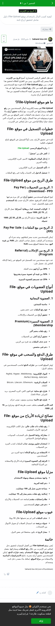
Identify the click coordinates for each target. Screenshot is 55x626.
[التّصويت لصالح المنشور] (3, 36)
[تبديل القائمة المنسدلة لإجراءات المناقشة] (3, 3)
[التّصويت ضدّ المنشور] (3, 41)
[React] (9, 574)
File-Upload (23, 148)
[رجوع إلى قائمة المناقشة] (52, 3)
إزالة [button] (41, 621)
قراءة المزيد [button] (22, 613)
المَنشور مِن (28, 3)
